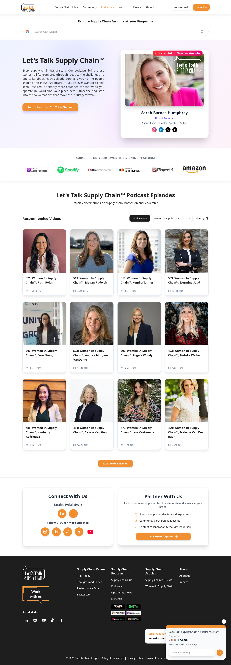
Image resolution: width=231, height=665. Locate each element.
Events (137, 7)
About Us (151, 7)
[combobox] (172, 218)
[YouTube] (44, 620)
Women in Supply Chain (159, 586)
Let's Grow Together (161, 536)
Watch (122, 7)
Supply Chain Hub (65, 7)
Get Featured (181, 7)
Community (90, 7)
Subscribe (201, 7)
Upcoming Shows (121, 592)
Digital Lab (83, 594)
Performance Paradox (90, 588)
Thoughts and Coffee (89, 582)
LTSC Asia (116, 599)
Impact (183, 582)
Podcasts (106, 7)
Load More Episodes (115, 463)
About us (184, 575)
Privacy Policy (135, 658)
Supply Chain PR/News (158, 580)
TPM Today (83, 575)
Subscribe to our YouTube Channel (50, 107)
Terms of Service (155, 658)
